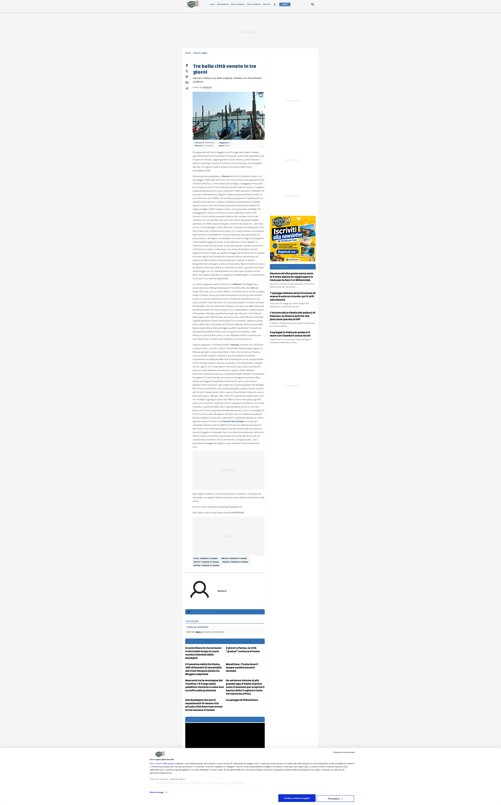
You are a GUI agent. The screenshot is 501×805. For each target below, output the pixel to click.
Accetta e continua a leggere (297, 798)
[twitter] (186, 70)
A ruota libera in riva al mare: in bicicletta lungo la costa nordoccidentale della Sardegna (203, 652)
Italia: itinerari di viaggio (205, 558)
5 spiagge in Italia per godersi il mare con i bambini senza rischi (290, 334)
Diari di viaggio (237, 4)
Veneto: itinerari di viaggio (206, 562)
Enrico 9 (207, 87)
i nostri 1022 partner (165, 763)
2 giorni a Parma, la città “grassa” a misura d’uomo (243, 649)
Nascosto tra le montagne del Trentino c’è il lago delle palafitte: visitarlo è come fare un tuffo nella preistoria (204, 685)
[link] (186, 87)
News (212, 4)
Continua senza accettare (344, 752)
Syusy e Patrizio (254, 4)
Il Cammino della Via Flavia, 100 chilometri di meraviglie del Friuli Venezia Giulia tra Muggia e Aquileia (203, 669)
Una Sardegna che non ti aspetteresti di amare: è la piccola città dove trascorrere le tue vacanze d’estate (204, 704)
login (198, 631)
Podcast (266, 4)
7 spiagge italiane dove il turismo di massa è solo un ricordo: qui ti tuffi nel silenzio (293, 296)
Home (188, 53)
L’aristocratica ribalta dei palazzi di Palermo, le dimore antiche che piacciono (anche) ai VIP (292, 316)
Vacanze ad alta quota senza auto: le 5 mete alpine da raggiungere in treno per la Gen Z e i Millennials (292, 276)
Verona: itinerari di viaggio (206, 565)
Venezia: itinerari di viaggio (235, 562)
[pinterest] (186, 76)
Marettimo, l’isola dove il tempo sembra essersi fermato (242, 667)
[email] (186, 82)
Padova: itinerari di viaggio (234, 558)
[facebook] (186, 64)
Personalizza (334, 798)
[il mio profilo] (275, 4)
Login (284, 4)
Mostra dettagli (157, 792)
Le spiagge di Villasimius (242, 699)
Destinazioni (222, 4)
